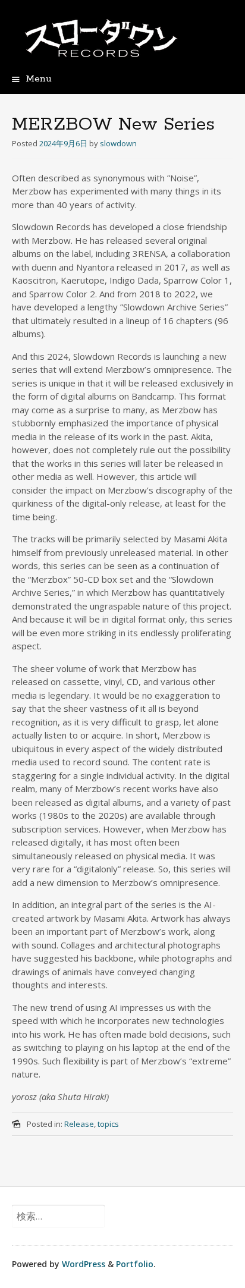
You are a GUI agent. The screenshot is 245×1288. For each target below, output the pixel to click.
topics (108, 1124)
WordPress (83, 1264)
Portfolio (134, 1264)
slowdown (118, 143)
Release (79, 1124)
